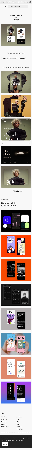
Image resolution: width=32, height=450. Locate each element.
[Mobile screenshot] (16, 295)
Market (18, 422)
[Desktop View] (16, 177)
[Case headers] (16, 106)
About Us (19, 426)
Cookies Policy (20, 440)
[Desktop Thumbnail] (16, 82)
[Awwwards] (5, 6)
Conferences (4, 426)
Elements (3, 422)
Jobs (18, 419)
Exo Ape (16, 20)
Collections (4, 419)
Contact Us (20, 429)
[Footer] (16, 153)
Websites (3, 417)
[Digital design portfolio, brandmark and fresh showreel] (16, 130)
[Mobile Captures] (16, 221)
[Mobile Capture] (16, 246)
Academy (19, 417)
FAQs (18, 424)
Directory (3, 424)
